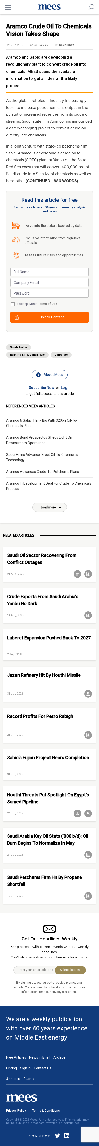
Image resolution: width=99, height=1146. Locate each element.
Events (29, 1079)
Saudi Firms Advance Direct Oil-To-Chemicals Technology (42, 457)
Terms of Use (47, 304)
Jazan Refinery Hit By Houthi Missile (44, 675)
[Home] (49, 7)
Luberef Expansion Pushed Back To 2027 (49, 638)
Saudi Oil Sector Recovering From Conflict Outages (41, 559)
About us (13, 1079)
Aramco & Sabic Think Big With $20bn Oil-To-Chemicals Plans (41, 423)
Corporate (61, 354)
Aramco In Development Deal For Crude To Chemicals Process (48, 486)
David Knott (66, 45)
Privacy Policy (16, 1110)
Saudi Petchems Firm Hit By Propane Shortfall (44, 881)
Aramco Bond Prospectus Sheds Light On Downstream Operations (39, 440)
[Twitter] (57, 1136)
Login (65, 387)
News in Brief (39, 1057)
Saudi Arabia (18, 347)
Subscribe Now (41, 387)
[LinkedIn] (65, 1136)
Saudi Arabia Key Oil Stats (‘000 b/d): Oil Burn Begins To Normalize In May (47, 839)
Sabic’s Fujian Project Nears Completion (48, 757)
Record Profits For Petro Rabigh (40, 716)
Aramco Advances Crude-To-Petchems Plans (42, 472)
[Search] (91, 7)
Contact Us (42, 1068)
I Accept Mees (37, 304)
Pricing (11, 1068)
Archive (59, 1057)
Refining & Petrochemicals (27, 354)
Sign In (25, 1068)
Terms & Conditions (46, 1110)
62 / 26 (43, 45)
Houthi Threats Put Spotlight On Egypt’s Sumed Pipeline (48, 798)
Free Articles (16, 1057)
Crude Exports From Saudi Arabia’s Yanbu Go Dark (42, 600)
